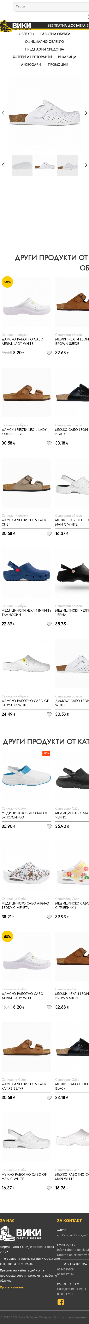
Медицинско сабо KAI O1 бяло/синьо (24, 815)
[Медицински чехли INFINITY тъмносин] (26, 573)
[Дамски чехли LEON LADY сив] (26, 483)
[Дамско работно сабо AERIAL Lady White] (26, 302)
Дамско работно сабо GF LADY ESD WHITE (25, 703)
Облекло (26, 34)
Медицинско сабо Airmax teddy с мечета (25, 905)
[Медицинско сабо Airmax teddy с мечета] (26, 866)
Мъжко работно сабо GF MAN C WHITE (24, 1176)
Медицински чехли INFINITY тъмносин (26, 612)
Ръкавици (67, 57)
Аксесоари (31, 64)
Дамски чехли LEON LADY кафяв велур (24, 431)
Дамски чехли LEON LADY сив (24, 522)
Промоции (58, 64)
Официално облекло (44, 41)
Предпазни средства (44, 49)
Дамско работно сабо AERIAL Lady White (22, 341)
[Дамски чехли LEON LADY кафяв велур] (26, 392)
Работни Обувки (55, 34)
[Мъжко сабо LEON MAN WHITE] (45, 165)
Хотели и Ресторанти (32, 57)
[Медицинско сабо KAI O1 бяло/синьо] (26, 776)
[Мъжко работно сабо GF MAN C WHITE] (26, 1137)
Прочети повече (12, 1287)
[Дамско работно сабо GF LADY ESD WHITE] (26, 663)
